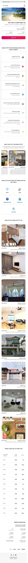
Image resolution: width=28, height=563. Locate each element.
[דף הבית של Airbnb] (24, 5)
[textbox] (19, 33)
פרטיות (15, 558)
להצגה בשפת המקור (6, 1)
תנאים (11, 558)
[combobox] (13, 29)
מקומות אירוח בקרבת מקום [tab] (20, 525)
